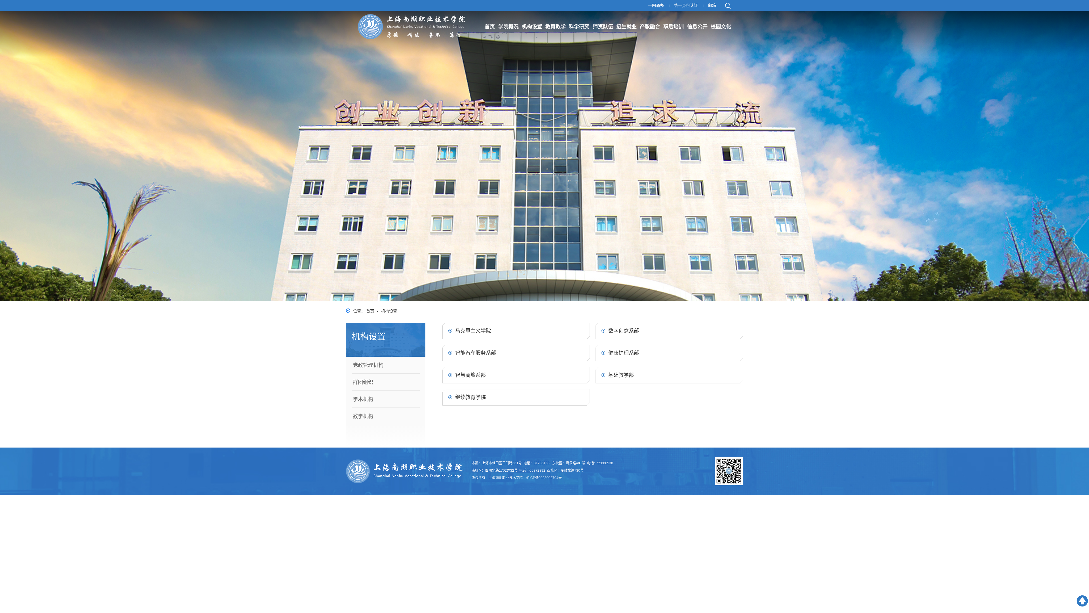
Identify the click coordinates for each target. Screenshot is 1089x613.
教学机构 (363, 416)
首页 (370, 311)
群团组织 (363, 382)
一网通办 (656, 5)
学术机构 (363, 399)
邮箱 (712, 5)
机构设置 (389, 311)
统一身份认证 (686, 5)
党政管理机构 (368, 365)
